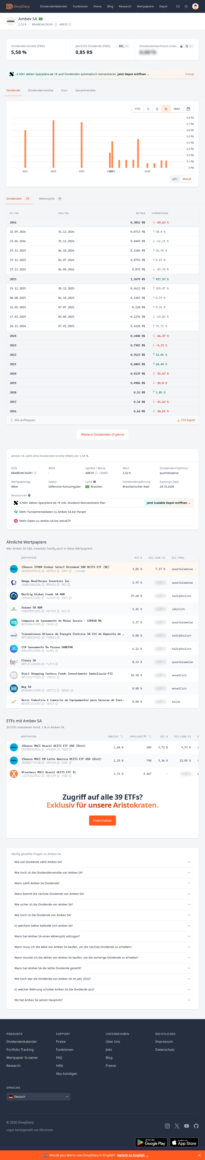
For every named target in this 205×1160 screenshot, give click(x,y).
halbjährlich (181, 596)
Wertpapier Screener (22, 1057)
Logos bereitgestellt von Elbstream (29, 1130)
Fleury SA (28, 660)
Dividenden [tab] (17, 198)
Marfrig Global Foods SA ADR (43, 594)
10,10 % (136, 675)
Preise (97, 6)
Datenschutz (165, 1049)
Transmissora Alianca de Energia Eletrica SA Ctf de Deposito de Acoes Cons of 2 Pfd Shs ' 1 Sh (72, 634)
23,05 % (185, 760)
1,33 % (118, 760)
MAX (177, 109)
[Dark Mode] (186, 6)
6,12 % (137, 649)
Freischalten (102, 820)
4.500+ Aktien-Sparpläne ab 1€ (62, 503)
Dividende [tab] (13, 90)
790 (149, 760)
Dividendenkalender (53, 6)
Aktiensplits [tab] (49, 198)
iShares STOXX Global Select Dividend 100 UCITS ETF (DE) (65, 567)
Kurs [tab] (64, 90)
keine (176, 701)
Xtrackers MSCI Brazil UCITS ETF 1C (48, 772)
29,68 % (136, 596)
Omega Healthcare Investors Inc (45, 581)
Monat (187, 179)
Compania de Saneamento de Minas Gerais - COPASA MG (61, 620)
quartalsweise (182, 569)
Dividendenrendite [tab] (40, 90)
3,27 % (137, 622)
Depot (163, 6)
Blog (109, 1057)
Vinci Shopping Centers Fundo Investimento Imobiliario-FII (67, 673)
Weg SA (26, 686)
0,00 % (137, 635)
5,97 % (137, 582)
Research (13, 1065)
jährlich (178, 609)
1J (148, 109)
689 (149, 747)
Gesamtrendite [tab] (85, 90)
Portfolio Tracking (20, 1049)
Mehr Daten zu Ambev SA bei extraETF (45, 521)
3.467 (147, 774)
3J (157, 109)
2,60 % (118, 747)
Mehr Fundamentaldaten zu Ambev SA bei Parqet (52, 512)
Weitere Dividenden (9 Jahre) (102, 434)
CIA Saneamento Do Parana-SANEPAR (47, 647)
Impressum (164, 1041)
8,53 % (137, 662)
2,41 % (137, 609)
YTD (137, 109)
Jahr (175, 179)
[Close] (199, 1155)
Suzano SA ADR (31, 607)
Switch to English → (133, 1155)
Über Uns (113, 1041)
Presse (111, 1065)
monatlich (179, 675)
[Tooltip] (94, 481)
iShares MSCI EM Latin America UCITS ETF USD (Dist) (61, 759)
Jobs (109, 1049)
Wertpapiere (145, 6)
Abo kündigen (66, 1073)
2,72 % (118, 774)
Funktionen (80, 6)
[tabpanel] (102, 144)
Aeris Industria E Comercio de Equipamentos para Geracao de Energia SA (72, 700)
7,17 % (160, 569)
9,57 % (186, 747)
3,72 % (163, 747)
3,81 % (137, 569)
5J (166, 109)
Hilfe (59, 1065)
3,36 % (163, 760)
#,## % (148, 52)
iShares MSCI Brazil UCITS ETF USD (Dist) (53, 745)
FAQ (59, 1057)
